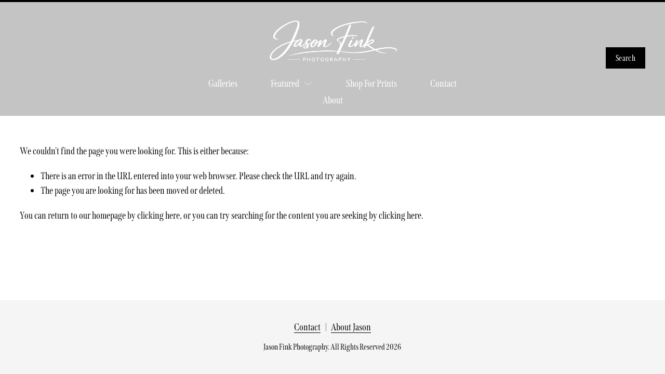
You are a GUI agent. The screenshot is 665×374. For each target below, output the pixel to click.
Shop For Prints (371, 83)
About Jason (351, 327)
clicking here (158, 215)
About (333, 100)
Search (625, 58)
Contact (443, 83)
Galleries (222, 83)
